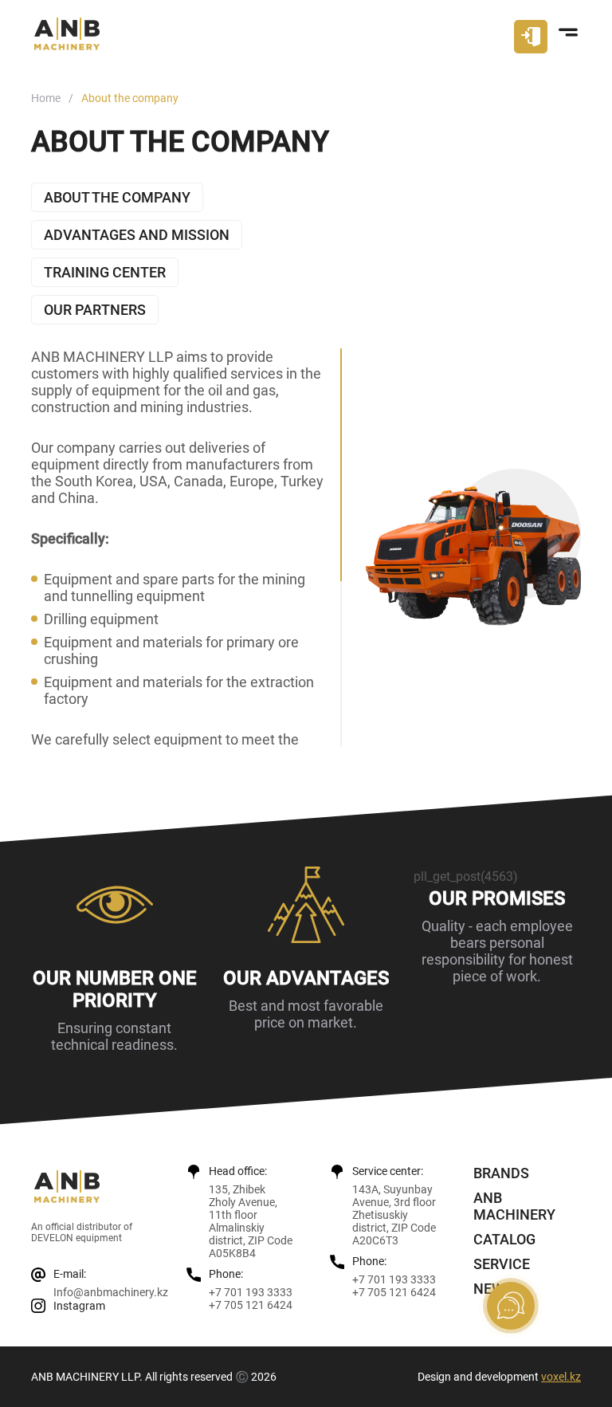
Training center (105, 272)
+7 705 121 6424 (250, 1305)
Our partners (95, 309)
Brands (501, 1173)
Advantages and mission (137, 234)
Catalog (504, 1239)
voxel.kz (561, 1376)
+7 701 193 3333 (250, 1292)
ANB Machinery (514, 1206)
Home (46, 98)
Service (501, 1264)
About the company (117, 197)
